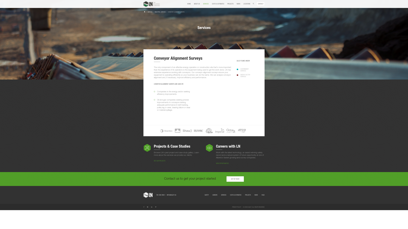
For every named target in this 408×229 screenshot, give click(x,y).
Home (189, 4)
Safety (207, 195)
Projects (230, 4)
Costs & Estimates (218, 4)
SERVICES (150, 12)
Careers (214, 195)
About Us (197, 4)
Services (206, 4)
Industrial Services (160, 12)
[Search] (253, 3)
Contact (261, 4)
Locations (246, 4)
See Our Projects (160, 161)
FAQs (263, 195)
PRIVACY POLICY (236, 207)
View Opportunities (222, 163)
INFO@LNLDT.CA (171, 195)
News (238, 4)
